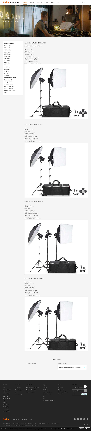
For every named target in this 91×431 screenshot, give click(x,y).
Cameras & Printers (7, 411)
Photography (18, 387)
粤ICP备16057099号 (35, 425)
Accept (81, 428)
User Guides (45, 389)
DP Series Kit (7, 50)
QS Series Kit (7, 48)
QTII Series (6, 75)
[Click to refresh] (84, 394)
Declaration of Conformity (48, 400)
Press (30, 419)
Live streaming (18, 394)
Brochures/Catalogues (48, 392)
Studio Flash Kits (14, 21)
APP (44, 396)
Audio (4, 400)
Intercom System (6, 398)
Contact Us (60, 394)
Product (25, 2)
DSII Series (6, 69)
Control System (6, 404)
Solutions (32, 2)
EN (87, 2)
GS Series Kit (7, 52)
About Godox (16, 419)
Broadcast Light (6, 394)
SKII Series (6, 67)
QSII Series (6, 62)
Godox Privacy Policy (7, 423)
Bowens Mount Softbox (9, 90)
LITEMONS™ (5, 396)
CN (85, 2)
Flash (8, 21)
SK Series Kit (7, 54)
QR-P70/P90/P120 (9, 86)
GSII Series (6, 65)
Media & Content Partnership (32, 387)
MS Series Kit (7, 56)
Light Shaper (5, 406)
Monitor (4, 402)
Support (46, 2)
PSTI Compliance (55, 423)
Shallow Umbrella (8, 80)
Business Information (32, 423)
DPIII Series (7, 58)
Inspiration (39, 2)
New (58, 2)
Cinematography (19, 389)
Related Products (9, 43)
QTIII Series (7, 60)
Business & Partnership (31, 389)
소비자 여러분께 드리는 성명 (43, 423)
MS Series (6, 71)
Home (4, 21)
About (52, 2)
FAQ (44, 398)
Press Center (61, 389)
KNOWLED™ (5, 392)
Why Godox (60, 387)
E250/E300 (7, 73)
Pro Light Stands (8, 82)
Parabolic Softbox (8, 88)
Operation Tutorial (47, 394)
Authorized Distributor (63, 392)
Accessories (5, 409)
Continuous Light (6, 389)
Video (16, 392)
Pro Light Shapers (8, 84)
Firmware (45, 387)
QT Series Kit (7, 45)
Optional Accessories (10, 77)
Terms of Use (23, 423)
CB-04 (5, 92)
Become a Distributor (31, 392)
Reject (87, 428)
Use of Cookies (16, 423)
